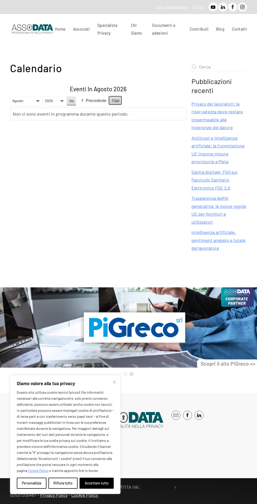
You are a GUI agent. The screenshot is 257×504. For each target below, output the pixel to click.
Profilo (198, 7)
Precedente (96, 101)
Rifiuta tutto (63, 483)
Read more (193, 362)
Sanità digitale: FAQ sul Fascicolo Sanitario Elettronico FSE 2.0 (214, 180)
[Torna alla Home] (32, 29)
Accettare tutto (97, 483)
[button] (9, 327)
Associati (81, 29)
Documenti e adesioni (163, 29)
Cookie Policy (38, 470)
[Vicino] (114, 382)
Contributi (199, 29)
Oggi (115, 100)
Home (60, 29)
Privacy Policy (54, 495)
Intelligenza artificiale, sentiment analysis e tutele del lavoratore (218, 240)
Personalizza (31, 483)
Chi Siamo (136, 29)
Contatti (239, 29)
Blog (220, 29)
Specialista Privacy (107, 29)
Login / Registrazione (171, 7)
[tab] (125, 374)
